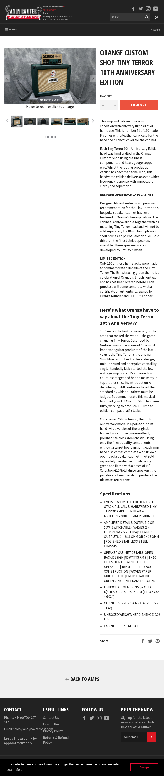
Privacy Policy (53, 731)
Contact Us (51, 717)
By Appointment (54, 8)
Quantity (106, 95)
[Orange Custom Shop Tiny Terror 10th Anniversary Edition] (17, 121)
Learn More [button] (14, 769)
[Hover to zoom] (50, 75)
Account (155, 29)
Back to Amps (84, 679)
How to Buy (51, 724)
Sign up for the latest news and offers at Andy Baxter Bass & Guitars (138, 722)
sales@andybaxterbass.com (33, 729)
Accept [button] (144, 767)
